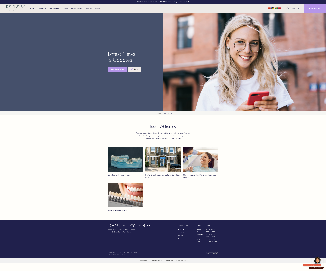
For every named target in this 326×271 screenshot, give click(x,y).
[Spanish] (280, 8)
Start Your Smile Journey (168, 2)
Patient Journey (76, 8)
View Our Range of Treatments (147, 2)
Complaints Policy (181, 260)
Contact (98, 8)
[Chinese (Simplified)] (269, 8)
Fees (66, 8)
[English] (271, 8)
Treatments (42, 8)
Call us (135, 69)
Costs (179, 239)
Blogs (159, 113)
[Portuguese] (278, 8)
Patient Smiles (182, 236)
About (32, 8)
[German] (273, 8)
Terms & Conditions (156, 260)
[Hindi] (276, 8)
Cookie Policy (169, 260)
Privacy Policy (144, 260)
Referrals (89, 8)
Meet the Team (182, 233)
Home (152, 113)
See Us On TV (184, 2)
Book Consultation (117, 69)
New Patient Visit (55, 8)
